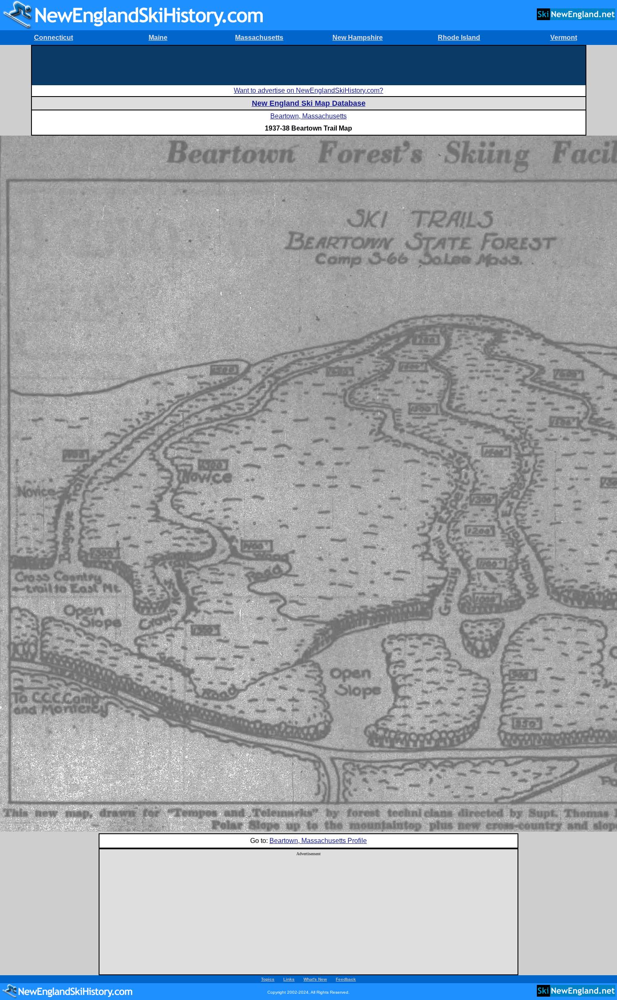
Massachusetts (259, 37)
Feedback (346, 979)
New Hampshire (357, 37)
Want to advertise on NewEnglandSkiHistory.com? (308, 90)
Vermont (563, 37)
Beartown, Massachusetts (308, 116)
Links (289, 979)
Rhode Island (459, 37)
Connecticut (53, 37)
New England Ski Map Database (309, 103)
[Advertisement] (308, 65)
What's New (315, 979)
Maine (158, 37)
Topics (268, 979)
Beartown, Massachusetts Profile (318, 840)
